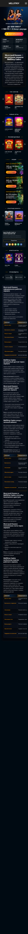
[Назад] (3, 99)
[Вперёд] (25, 99)
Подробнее (14, 240)
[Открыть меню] (26, 3)
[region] (14, 102)
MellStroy (14, 3)
